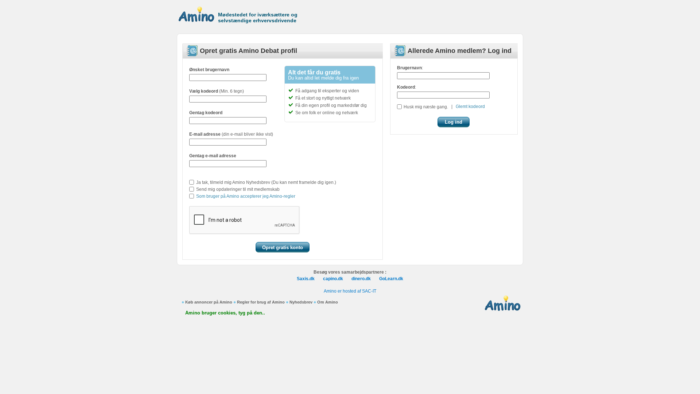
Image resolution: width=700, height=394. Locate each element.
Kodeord (406, 87)
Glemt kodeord (470, 106)
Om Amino (327, 302)
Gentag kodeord (205, 112)
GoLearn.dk (391, 278)
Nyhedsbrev (300, 302)
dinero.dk (361, 278)
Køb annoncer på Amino (208, 302)
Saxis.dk (306, 278)
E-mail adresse (205, 134)
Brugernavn (409, 67)
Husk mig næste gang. (426, 106)
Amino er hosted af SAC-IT (350, 291)
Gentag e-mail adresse (212, 155)
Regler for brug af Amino (261, 302)
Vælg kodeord (203, 91)
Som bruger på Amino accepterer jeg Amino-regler (245, 196)
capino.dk (333, 278)
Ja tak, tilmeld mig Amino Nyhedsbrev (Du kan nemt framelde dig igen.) (266, 182)
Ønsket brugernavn (209, 69)
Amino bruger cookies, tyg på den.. (225, 313)
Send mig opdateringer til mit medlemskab (238, 189)
